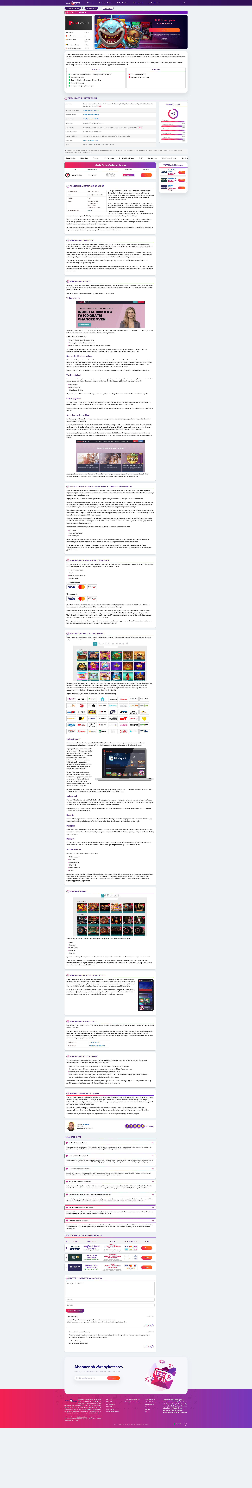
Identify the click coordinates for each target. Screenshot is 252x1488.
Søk (183, 3)
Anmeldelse (70, 158)
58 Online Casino (91, 8)
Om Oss (147, 1407)
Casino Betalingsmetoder (132, 1399)
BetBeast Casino (170, 186)
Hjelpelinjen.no (177, 1408)
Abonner (113, 1378)
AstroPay (96, 110)
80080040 (183, 1412)
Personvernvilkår (150, 1399)
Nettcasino (90, 3)
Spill (140, 158)
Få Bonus (164, 30)
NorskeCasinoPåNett (73, 8)
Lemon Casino (172, 178)
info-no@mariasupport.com (97, 1045)
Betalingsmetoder (154, 3)
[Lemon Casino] (75, 1257)
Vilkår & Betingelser (151, 1402)
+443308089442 (94, 1042)
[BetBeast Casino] (75, 1267)
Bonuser (96, 158)
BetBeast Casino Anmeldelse (91, 1266)
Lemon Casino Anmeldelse (91, 1257)
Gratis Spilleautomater (132, 1402)
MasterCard (89, 110)
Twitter (90, 210)
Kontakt (147, 1409)
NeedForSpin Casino (172, 170)
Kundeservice (187, 158)
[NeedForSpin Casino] (75, 1247)
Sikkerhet (84, 158)
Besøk (147, 1248)
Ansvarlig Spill (149, 1404)
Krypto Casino (110, 1404)
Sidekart (147, 1412)
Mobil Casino (94, 140)
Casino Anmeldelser (105, 3)
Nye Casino (109, 1401)
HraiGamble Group (82, 1417)
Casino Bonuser (138, 3)
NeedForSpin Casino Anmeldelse (92, 1247)
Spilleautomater (122, 3)
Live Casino (86, 140)
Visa (84, 110)
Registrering (109, 158)
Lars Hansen (85, 1124)
